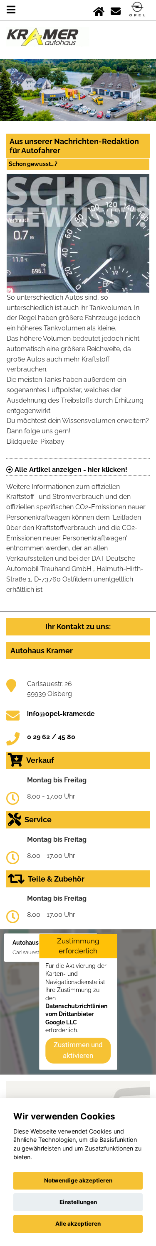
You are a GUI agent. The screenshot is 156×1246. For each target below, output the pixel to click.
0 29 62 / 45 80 (51, 737)
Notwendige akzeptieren (78, 1180)
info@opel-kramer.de (61, 714)
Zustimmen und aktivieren (78, 1050)
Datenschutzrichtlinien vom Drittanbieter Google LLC (76, 1014)
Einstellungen (78, 1202)
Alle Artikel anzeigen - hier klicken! (70, 470)
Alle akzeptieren (78, 1223)
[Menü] (11, 9)
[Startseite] (98, 10)
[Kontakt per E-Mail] (116, 10)
